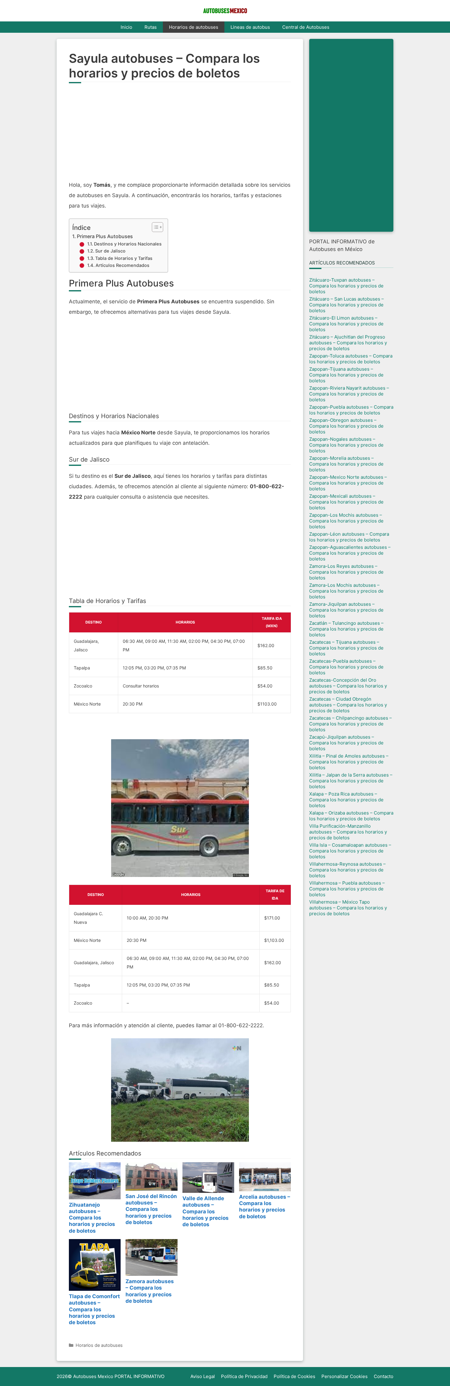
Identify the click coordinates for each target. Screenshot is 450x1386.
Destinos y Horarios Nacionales (128, 244)
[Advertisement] (180, 135)
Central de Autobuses (305, 27)
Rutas (150, 27)
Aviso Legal (202, 1376)
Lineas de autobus (250, 27)
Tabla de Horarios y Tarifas (123, 258)
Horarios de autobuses (193, 27)
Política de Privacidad (244, 1376)
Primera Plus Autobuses (105, 236)
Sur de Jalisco (110, 251)
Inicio (126, 27)
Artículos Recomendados (122, 265)
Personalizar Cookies (344, 1376)
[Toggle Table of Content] (154, 227)
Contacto (383, 1376)
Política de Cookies (294, 1376)
